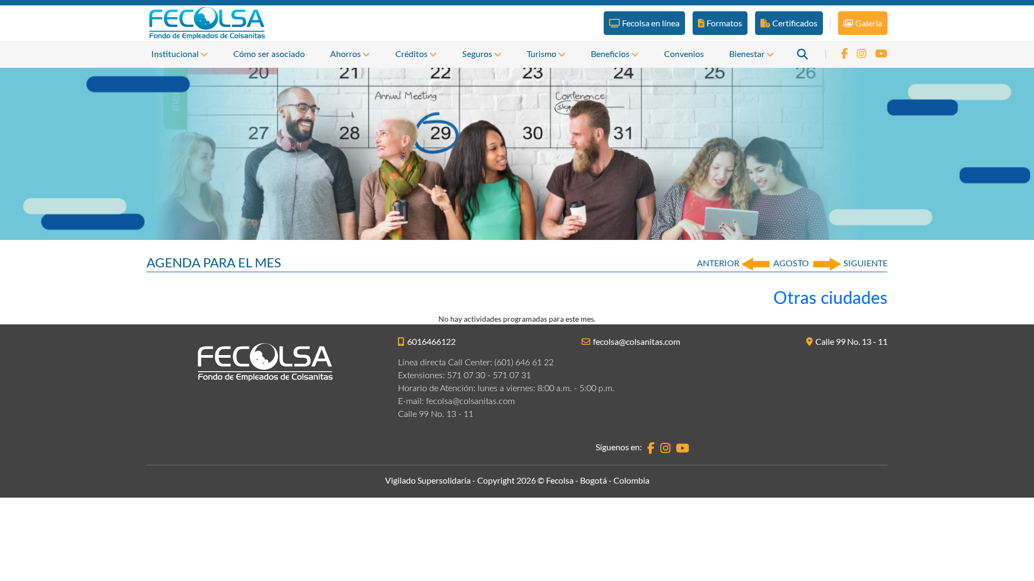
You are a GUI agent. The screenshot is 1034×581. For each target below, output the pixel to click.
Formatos (724, 23)
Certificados (795, 23)
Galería (868, 23)
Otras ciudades (830, 298)
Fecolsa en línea (651, 23)
